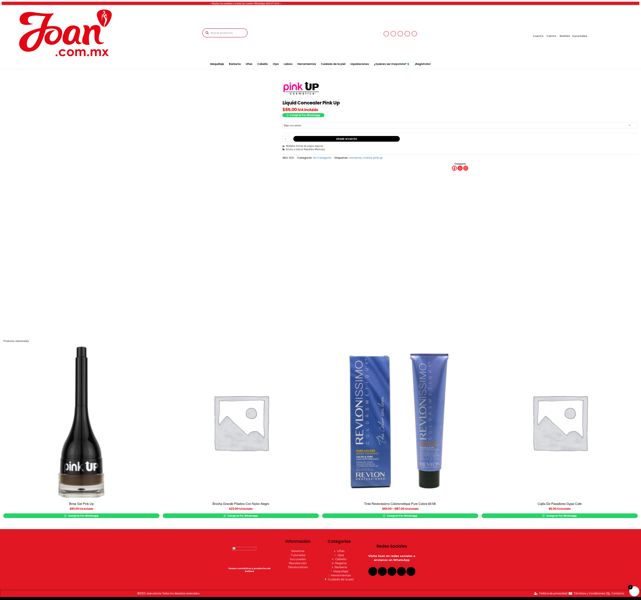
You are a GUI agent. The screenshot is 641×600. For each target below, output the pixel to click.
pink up (378, 158)
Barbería (235, 64)
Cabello (262, 64)
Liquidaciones (359, 64)
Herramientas (306, 64)
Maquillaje (217, 64)
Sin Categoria (322, 158)
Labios (288, 64)
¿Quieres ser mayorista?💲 (392, 64)
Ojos (276, 64)
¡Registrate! (423, 64)
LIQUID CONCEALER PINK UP (295, 119)
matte (367, 158)
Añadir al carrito (346, 138)
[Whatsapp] (460, 168)
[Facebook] (454, 168)
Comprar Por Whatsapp (305, 115)
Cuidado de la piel (333, 64)
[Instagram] (465, 168)
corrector (355, 158)
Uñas (249, 64)
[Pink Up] (301, 88)
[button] (303, 115)
